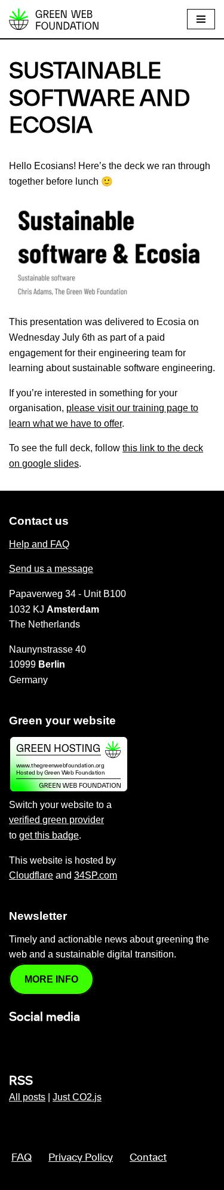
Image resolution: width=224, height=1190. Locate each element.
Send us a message (51, 569)
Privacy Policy (80, 1158)
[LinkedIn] (16, 1043)
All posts (27, 1097)
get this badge (49, 835)
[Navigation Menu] (201, 19)
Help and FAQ (39, 544)
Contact (148, 1158)
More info (51, 979)
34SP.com (95, 875)
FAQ (21, 1158)
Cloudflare (31, 875)
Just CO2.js (77, 1097)
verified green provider (56, 820)
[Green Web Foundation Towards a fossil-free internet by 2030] (54, 19)
